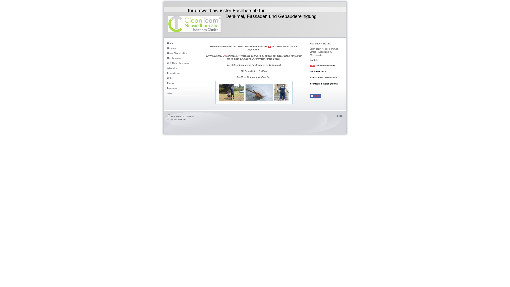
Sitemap (190, 116)
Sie (224, 56)
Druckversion (177, 116)
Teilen (316, 95)
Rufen (312, 65)
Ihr (269, 46)
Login (339, 116)
